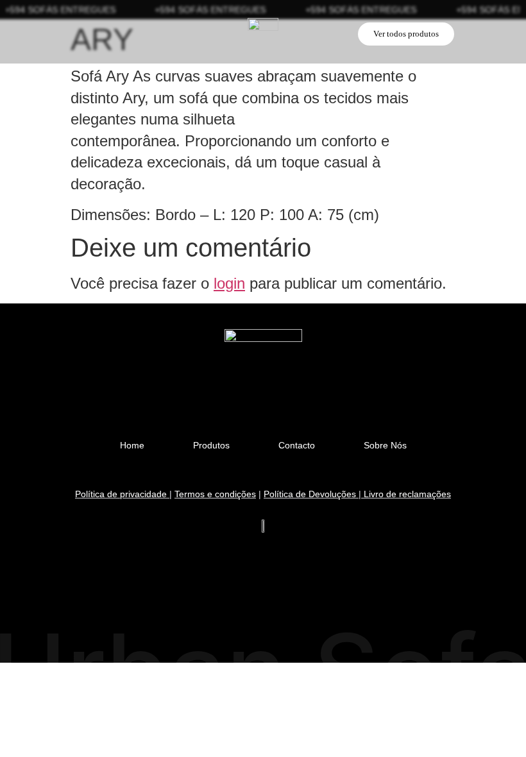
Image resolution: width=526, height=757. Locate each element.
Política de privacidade (121, 494)
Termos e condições (215, 494)
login (229, 283)
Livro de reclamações (407, 494)
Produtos (211, 445)
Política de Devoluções (311, 494)
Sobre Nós (385, 445)
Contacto (296, 445)
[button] (82, 32)
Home (132, 445)
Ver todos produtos (406, 33)
